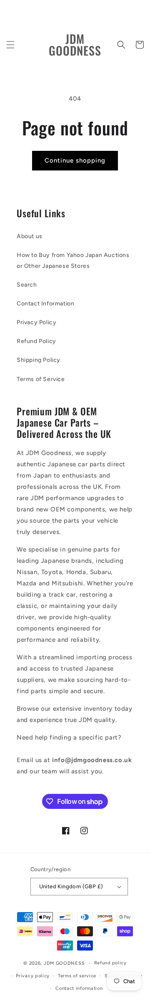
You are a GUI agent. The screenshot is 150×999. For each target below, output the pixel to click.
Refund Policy (36, 341)
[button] (10, 45)
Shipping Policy (38, 360)
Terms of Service (41, 379)
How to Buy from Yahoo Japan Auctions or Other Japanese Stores (73, 260)
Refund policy (110, 963)
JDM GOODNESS (64, 963)
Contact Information (45, 303)
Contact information (78, 988)
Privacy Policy (36, 322)
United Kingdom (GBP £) (71, 886)
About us (29, 236)
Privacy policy (33, 976)
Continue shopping (75, 160)
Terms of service (77, 976)
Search (27, 284)
